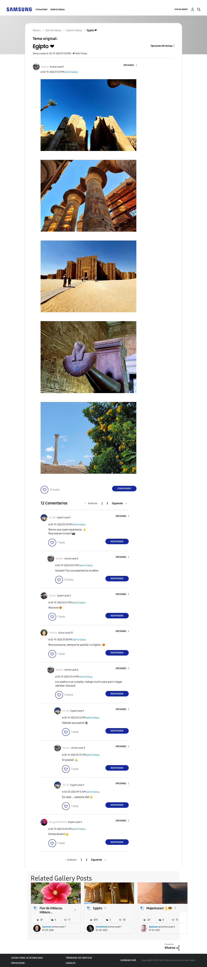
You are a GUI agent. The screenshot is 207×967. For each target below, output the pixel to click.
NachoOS (47, 926)
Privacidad (18, 963)
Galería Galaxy (57, 9)
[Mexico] (19, 9)
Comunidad (41, 9)
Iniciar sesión (181, 9)
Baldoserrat (155, 926)
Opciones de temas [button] (161, 45)
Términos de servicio (79, 957)
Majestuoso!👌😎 (159, 908)
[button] (130, 65)
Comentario (124, 488)
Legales (71, 963)
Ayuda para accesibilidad (27, 957)
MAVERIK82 (102, 926)
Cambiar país (128, 960)
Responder (117, 541)
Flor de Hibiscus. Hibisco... (51, 910)
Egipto (97, 908)
